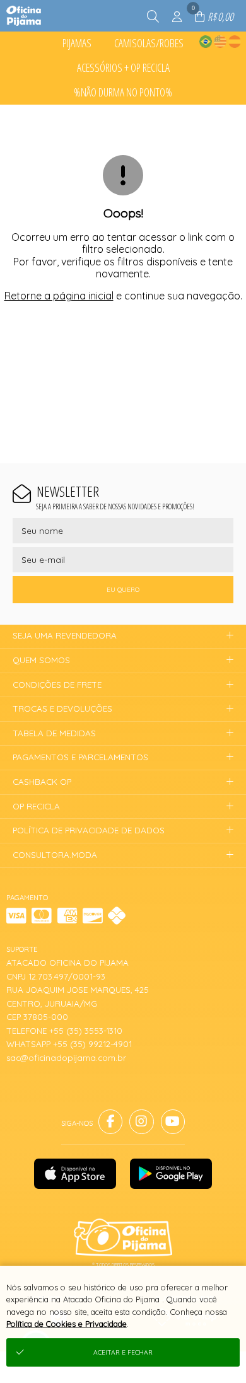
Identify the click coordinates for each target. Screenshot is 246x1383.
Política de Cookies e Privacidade (66, 1324)
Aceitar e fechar (123, 1352)
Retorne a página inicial (59, 295)
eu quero (123, 590)
